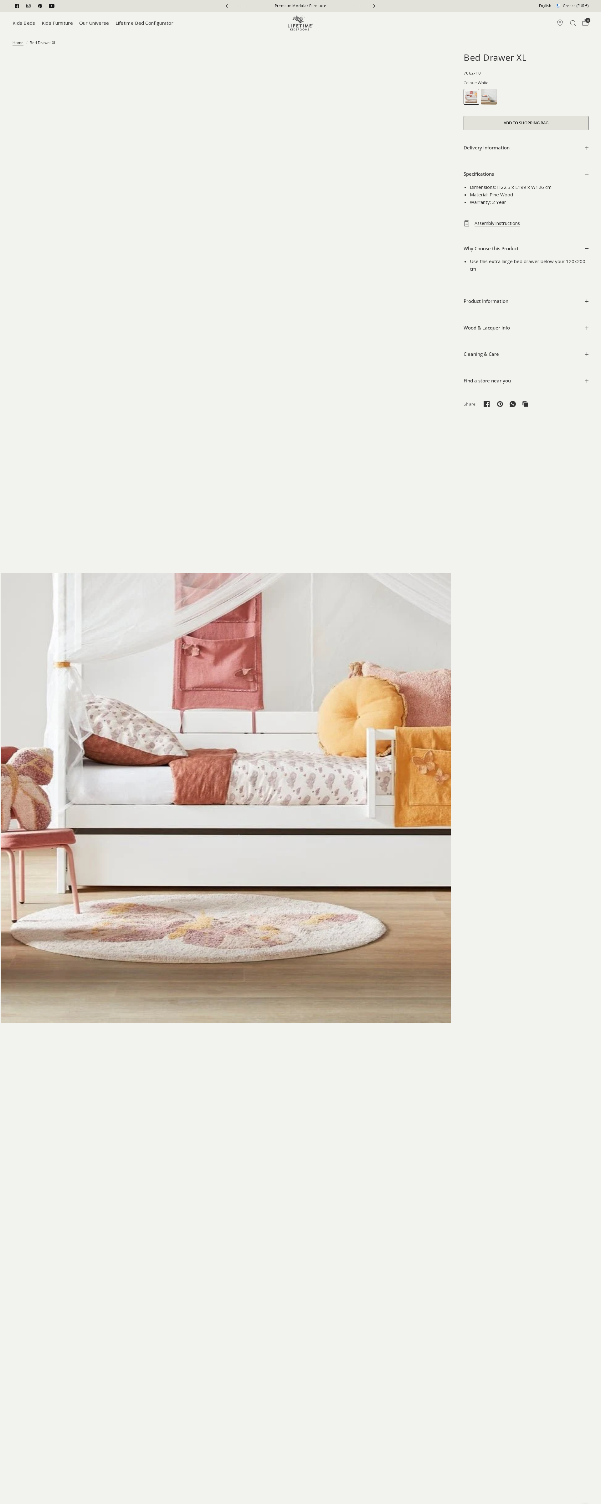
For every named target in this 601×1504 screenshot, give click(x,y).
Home (18, 42)
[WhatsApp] (512, 404)
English (545, 5)
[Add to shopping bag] (526, 123)
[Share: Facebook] (486, 404)
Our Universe (94, 23)
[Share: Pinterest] (500, 404)
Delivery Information (487, 147)
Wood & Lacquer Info (487, 327)
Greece (575, 5)
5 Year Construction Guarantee (300, 6)
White (471, 97)
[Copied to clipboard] (525, 404)
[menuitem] (26, 23)
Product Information (486, 301)
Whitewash (489, 97)
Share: (470, 404)
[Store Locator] (560, 23)
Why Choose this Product (491, 248)
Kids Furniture (57, 23)
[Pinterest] (40, 6)
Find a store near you (487, 380)
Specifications (479, 174)
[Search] (573, 23)
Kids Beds (24, 23)
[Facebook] (17, 6)
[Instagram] (28, 6)
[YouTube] (52, 6)
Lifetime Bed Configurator (145, 23)
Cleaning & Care (481, 354)
